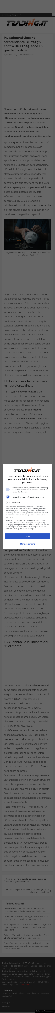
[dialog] (27, 506)
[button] (27, 502)
